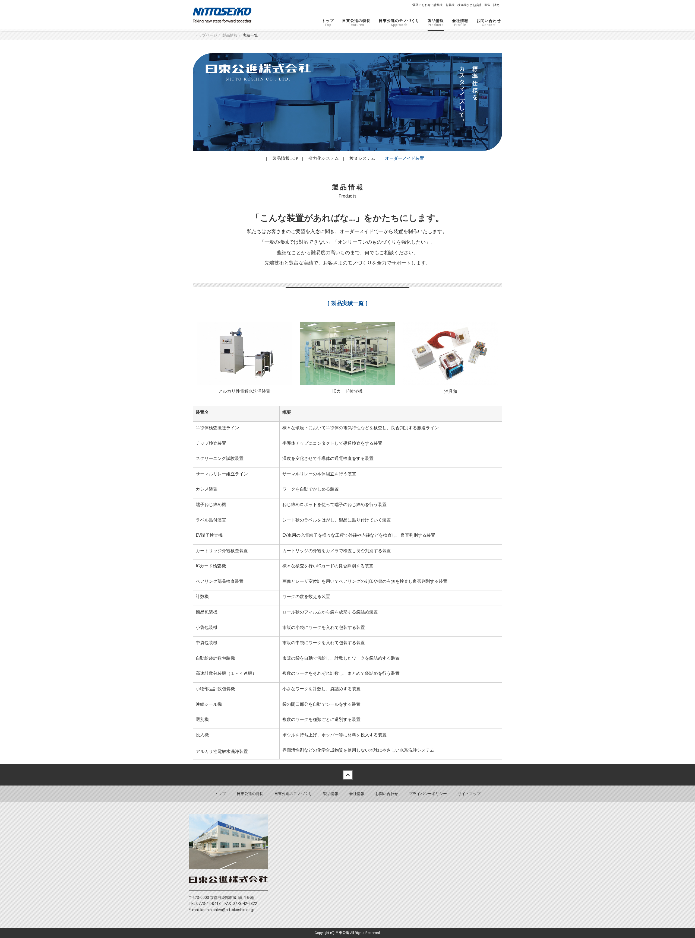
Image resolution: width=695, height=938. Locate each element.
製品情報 (436, 22)
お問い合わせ (488, 22)
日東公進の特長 (356, 22)
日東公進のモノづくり (399, 22)
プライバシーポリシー (428, 793)
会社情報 (460, 22)
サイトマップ (469, 793)
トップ (328, 22)
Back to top (347, 775)
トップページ (205, 35)
